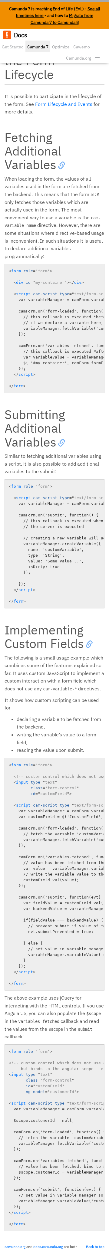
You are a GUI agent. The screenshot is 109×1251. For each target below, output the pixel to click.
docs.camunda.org (48, 1246)
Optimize (61, 47)
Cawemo (81, 47)
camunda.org (15, 1246)
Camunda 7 (37, 47)
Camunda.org (78, 58)
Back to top (95, 1246)
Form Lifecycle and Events (63, 104)
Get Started (13, 47)
